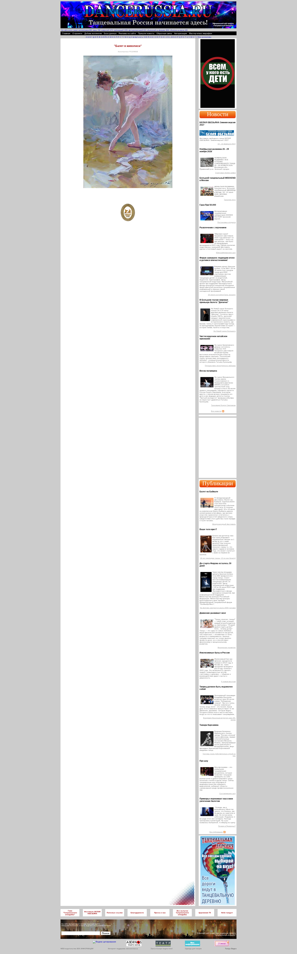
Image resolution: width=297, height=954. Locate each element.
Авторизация (180, 33)
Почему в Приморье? (227, 826)
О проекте (77, 33)
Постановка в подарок (226, 222)
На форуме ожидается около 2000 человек (218, 608)
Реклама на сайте (127, 33)
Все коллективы (204, 37)
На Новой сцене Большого (224, 331)
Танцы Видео (230, 949)
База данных (110, 33)
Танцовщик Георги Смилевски (223, 405)
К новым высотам (228, 681)
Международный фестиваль (224, 524)
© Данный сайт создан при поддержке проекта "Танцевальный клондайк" (216, 934)
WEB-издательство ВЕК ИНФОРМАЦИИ (76, 949)
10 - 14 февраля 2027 (227, 144)
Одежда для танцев (193, 949)
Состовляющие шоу (227, 793)
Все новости (216, 411)
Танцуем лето (230, 200)
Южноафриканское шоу (226, 253)
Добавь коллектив (93, 33)
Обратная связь (164, 33)
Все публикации (216, 832)
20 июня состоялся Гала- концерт (222, 295)
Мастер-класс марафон (200, 33)
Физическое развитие (227, 647)
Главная (66, 33)
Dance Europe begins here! (162, 949)
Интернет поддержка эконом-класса (123, 949)
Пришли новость (146, 33)
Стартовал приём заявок (225, 173)
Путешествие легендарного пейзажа (220, 366)
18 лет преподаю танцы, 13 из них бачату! (218, 558)
